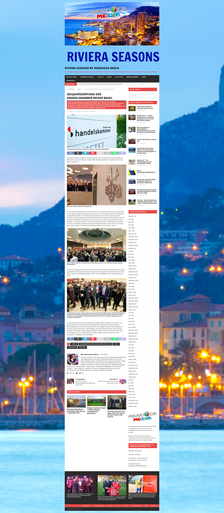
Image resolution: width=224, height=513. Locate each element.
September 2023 (133, 307)
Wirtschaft (82, 347)
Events (109, 77)
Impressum (70, 80)
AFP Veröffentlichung (86, 370)
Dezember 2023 (133, 298)
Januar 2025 (132, 269)
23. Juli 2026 (141, 205)
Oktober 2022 (132, 336)
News (144, 77)
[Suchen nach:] (148, 84)
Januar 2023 (132, 327)
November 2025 (133, 239)
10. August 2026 (141, 184)
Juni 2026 (131, 222)
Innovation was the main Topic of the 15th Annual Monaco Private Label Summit (116, 414)
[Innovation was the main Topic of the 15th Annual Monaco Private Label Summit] (116, 402)
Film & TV (100, 77)
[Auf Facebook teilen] (70, 153)
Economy (74, 344)
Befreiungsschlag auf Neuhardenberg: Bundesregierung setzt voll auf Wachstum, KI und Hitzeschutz (146, 130)
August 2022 (132, 342)
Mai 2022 (131, 350)
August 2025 (132, 248)
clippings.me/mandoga (105, 370)
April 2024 (131, 286)
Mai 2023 (131, 318)
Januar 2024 (132, 295)
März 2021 (132, 391)
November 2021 (133, 368)
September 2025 (133, 245)
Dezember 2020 (133, 400)
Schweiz (116, 344)
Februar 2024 (132, 292)
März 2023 (132, 324)
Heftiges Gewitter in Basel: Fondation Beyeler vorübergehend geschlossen (96, 410)
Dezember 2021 (133, 365)
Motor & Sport (71, 77)
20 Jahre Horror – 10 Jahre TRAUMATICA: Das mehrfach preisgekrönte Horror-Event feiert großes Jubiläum (145, 118)
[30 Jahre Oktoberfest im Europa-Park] (132, 141)
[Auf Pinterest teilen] (92, 153)
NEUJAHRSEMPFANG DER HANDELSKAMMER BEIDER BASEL (95, 344)
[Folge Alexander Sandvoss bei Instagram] (72, 373)
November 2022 (133, 333)
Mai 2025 (131, 257)
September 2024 (133, 280)
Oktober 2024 (132, 277)
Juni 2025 (131, 254)
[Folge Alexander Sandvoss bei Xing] (82, 373)
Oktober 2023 (132, 304)
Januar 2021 (132, 397)
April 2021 (131, 388)
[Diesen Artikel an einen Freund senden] (100, 153)
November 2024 (133, 274)
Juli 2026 (131, 219)
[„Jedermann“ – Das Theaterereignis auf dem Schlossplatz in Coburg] (132, 162)
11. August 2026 (141, 174)
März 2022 (132, 356)
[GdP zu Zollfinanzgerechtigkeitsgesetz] (132, 172)
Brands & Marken (133, 77)
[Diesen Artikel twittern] (78, 153)
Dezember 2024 (133, 272)
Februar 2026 (132, 234)
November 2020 (133, 403)
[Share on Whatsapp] (115, 153)
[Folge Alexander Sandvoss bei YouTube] (76, 373)
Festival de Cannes (114, 368)
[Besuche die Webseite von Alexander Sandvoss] (68, 373)
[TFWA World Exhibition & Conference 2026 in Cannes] (132, 108)
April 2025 (131, 260)
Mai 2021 (131, 386)
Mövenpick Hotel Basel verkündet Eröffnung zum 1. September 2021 (76, 411)
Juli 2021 (131, 380)
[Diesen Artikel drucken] (107, 153)
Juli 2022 (131, 345)
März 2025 (132, 263)
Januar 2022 (132, 362)
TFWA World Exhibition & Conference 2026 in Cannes (145, 107)
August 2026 (132, 216)
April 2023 (131, 321)
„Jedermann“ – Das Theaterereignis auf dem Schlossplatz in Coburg (144, 161)
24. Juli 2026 (141, 195)
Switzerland (72, 347)
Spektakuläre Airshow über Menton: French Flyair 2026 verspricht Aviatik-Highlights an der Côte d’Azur (146, 150)
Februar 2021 (132, 394)
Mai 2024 (131, 283)
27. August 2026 (141, 134)
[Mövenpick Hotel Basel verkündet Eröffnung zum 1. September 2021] (76, 401)
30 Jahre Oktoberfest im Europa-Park (146, 140)
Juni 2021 (131, 383)
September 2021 (133, 374)
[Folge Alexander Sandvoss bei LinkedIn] (79, 373)
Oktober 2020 (132, 406)
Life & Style (119, 77)
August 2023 (132, 310)
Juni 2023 (131, 315)
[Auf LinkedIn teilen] (85, 153)
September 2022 (133, 339)
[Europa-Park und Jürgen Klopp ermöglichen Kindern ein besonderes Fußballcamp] (132, 181)
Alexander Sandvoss (85, 111)
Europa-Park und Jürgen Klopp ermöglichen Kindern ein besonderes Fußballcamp (146, 181)
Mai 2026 (131, 225)
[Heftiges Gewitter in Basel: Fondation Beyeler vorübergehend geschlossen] (96, 400)
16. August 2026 (141, 165)
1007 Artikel (103, 354)
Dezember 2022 (133, 330)
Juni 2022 (131, 348)
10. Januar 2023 (73, 111)
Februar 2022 (132, 359)
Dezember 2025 (133, 236)
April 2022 (131, 353)
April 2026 (131, 228)
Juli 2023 (131, 312)
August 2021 (132, 377)
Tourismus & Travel (87, 77)
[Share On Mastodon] (122, 153)
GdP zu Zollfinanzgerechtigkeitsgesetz (146, 171)
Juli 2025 (131, 251)
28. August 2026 (141, 110)
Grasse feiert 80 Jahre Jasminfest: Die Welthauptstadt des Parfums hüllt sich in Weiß (147, 191)
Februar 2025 (132, 266)
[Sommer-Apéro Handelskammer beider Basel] (96, 147)
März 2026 (132, 231)
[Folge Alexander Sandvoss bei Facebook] (70, 373)
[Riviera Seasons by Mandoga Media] (112, 44)
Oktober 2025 (132, 242)
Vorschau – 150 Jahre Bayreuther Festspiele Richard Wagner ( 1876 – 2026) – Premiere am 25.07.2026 (147, 201)
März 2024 (132, 289)
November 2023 (133, 301)
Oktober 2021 (132, 371)
